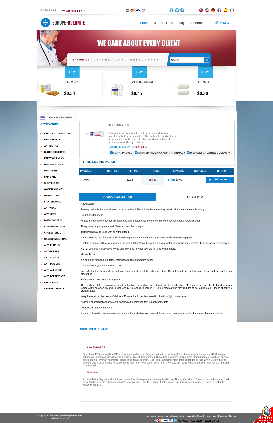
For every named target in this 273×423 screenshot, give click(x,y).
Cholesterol (52, 233)
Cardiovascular (54, 226)
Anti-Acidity (51, 257)
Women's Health (54, 189)
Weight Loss (52, 195)
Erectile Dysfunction (58, 133)
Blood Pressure (54, 152)
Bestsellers (163, 23)
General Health (54, 288)
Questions (151, 416)
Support (196, 23)
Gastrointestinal (55, 239)
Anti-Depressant (54, 276)
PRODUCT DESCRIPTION (117, 196)
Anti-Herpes (51, 251)
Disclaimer (222, 416)
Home (144, 23)
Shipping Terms (177, 416)
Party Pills (51, 282)
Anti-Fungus (52, 245)
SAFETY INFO (195, 196)
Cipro (203, 82)
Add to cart (220, 179)
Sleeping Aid (52, 183)
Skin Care (50, 177)
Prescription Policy (194, 416)
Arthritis (50, 214)
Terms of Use (210, 416)
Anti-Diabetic (52, 264)
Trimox (72, 82)
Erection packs (54, 158)
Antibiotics (51, 146)
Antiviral (50, 208)
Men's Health (52, 139)
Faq (181, 23)
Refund (232, 416)
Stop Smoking (52, 201)
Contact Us (163, 416)
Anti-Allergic (53, 270)
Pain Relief (51, 170)
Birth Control (53, 220)
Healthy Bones (53, 164)
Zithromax (142, 82)
